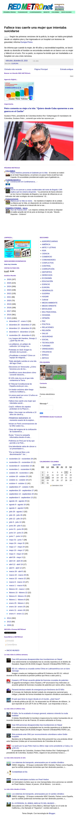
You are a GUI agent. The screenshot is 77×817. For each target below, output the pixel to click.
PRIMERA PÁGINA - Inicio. (16, 208)
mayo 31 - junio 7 (16, 540)
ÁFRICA (45, 355)
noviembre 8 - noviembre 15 (20, 466)
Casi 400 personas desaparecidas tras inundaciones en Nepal (37, 659)
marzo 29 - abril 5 (16, 571)
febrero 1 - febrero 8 (17, 600)
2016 (9, 315)
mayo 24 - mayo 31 (17, 543)
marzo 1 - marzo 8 (16, 585)
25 (53, 480)
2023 (9, 290)
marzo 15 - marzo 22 (17, 578)
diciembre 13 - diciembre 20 (20, 328)
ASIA (44, 251)
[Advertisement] (33, 18)
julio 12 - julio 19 (16, 519)
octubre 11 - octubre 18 (18, 480)
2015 (9, 318)
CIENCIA (45, 254)
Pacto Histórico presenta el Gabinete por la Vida (29, 173)
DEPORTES (47, 272)
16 (43, 478)
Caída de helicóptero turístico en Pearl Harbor (30, 779)
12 (57, 475)
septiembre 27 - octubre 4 (19, 487)
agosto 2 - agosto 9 (17, 508)
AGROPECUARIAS (50, 241)
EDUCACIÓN (47, 281)
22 (71, 478)
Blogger (52, 813)
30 (43, 483)
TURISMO (46, 346)
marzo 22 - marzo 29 (17, 575)
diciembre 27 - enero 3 (18, 321)
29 (71, 480)
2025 (9, 283)
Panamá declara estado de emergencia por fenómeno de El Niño (38, 690)
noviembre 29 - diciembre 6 (20, 335)
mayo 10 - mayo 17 (17, 550)
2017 (9, 311)
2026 (9, 279)
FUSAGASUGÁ (22, 12)
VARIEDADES (48, 349)
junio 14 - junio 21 (16, 533)
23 (43, 480)
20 (62, 478)
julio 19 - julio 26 (16, 515)
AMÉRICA (46, 244)
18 (53, 478)
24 (48, 480)
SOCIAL (45, 340)
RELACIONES (48, 327)
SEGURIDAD (47, 336)
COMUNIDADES (49, 260)
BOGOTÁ (46, 12)
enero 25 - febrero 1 (17, 603)
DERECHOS (47, 275)
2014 (9, 618)
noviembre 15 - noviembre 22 (21, 462)
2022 (9, 293)
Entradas (10, 641)
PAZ (43, 321)
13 (62, 475)
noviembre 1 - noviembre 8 (20, 469)
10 (48, 475)
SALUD (45, 333)
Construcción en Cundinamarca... (23, 182)
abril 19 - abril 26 (16, 561)
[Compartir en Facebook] (36, 61)
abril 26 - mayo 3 (16, 557)
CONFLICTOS (48, 263)
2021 (9, 297)
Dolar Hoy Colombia (10, 264)
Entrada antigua (66, 69)
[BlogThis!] (34, 61)
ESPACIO (46, 284)
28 (66, 480)
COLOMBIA (55, 12)
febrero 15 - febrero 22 (18, 593)
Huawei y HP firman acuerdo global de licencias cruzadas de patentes (40, 680)
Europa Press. (27, 42)
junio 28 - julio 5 (15, 526)
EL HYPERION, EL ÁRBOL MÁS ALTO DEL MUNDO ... (34, 803)
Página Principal (41, 69)
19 (57, 478)
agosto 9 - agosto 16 (17, 505)
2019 (9, 304)
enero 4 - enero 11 (16, 614)
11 (53, 475)
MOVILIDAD (47, 309)
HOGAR (45, 297)
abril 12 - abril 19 (16, 564)
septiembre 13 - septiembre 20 (21, 494)
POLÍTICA (46, 324)
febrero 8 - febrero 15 (18, 596)
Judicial (45, 300)
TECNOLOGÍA (48, 343)
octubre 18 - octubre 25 (18, 476)
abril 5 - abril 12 (15, 568)
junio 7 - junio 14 (16, 536)
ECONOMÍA (47, 278)
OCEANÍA (46, 315)
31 (48, 483)
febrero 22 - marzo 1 (17, 589)
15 (71, 475)
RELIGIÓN (46, 330)
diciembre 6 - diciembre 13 (20, 332)
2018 (9, 308)
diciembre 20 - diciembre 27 (20, 325)
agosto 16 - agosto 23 (18, 501)
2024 (9, 286)
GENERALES (47, 290)
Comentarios (11, 645)
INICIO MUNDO (66, 12)
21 (66, 478)
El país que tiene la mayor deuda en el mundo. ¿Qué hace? (36, 699)
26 (57, 480)
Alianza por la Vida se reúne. (21, 201)
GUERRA (46, 294)
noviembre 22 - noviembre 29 (21, 459)
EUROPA (14, 63)
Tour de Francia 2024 (18, 210)
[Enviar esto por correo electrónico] (33, 61)
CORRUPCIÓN (48, 269)
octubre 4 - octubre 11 (18, 483)
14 (66, 475)
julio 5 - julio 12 (15, 522)
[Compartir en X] (35, 61)
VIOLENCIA (47, 352)
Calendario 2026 (57, 485)
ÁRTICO (45, 358)
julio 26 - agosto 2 (16, 512)
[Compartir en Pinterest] (38, 61)
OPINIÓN (46, 318)
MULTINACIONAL (49, 312)
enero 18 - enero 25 (17, 607)
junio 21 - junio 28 (16, 529)
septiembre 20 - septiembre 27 (21, 490)
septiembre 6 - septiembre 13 (21, 497)
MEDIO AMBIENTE (49, 303)
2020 (9, 300)
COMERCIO (47, 257)
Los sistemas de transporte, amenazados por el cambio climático (38, 762)
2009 (9, 625)
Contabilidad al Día (19, 772)
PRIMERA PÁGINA (9, 12)
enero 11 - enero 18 (17, 610)
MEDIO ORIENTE (49, 306)
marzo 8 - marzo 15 (17, 582)
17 (48, 478)
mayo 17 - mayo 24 (17, 547)
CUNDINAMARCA (35, 12)
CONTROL (46, 266)
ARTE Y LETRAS (49, 247)
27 (62, 480)
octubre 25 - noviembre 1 (19, 473)
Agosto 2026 (56, 465)
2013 (9, 622)
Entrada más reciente (13, 69)
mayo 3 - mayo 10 (16, 554)
